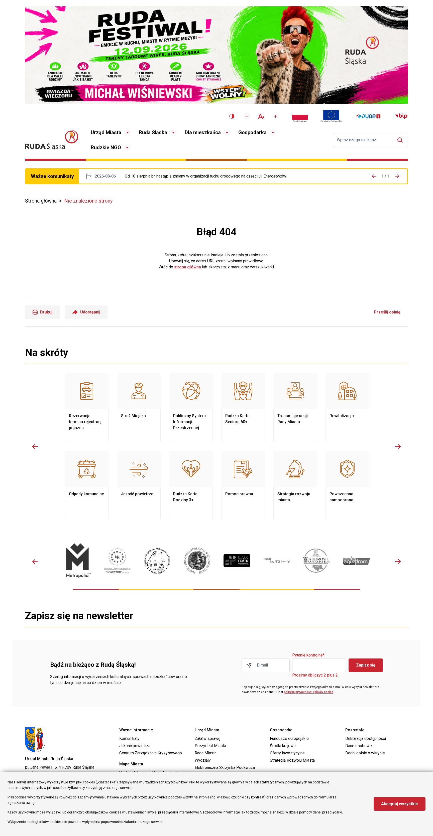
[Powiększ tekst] (275, 116)
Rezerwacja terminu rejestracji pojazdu (87, 407)
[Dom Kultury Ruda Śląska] (277, 560)
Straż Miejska (139, 407)
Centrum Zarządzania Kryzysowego (150, 753)
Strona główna (41, 201)
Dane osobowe (358, 745)
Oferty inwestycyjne (287, 753)
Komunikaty (129, 738)
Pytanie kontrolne (308, 655)
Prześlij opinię (387, 312)
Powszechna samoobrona (347, 485)
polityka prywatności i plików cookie (308, 692)
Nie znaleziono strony (88, 201)
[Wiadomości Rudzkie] (317, 560)
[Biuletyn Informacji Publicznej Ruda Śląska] (401, 116)
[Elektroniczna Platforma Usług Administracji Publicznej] (368, 116)
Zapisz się (365, 665)
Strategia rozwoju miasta (295, 485)
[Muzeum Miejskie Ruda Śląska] (157, 561)
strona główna (187, 267)
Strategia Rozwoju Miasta (292, 760)
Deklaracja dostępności (365, 738)
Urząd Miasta (106, 132)
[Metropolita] (77, 560)
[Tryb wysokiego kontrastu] (232, 116)
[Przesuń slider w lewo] (35, 446)
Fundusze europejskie (289, 738)
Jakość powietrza (139, 485)
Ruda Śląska (153, 132)
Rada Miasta (205, 753)
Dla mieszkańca (203, 132)
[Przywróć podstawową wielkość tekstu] (261, 116)
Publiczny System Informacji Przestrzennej (191, 407)
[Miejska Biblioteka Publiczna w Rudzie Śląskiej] (197, 561)
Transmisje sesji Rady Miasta (295, 407)
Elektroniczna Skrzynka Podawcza (225, 767)
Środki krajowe (283, 745)
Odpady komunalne (87, 485)
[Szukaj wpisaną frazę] (401, 140)
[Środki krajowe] (300, 116)
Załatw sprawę (207, 738)
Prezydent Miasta (210, 745)
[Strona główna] (51, 140)
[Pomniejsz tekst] (247, 116)
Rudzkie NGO (106, 147)
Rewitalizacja (347, 407)
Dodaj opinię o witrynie (365, 753)
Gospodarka (252, 132)
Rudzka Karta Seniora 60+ (243, 407)
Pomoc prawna (243, 485)
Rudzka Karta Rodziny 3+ (191, 485)
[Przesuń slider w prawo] (398, 446)
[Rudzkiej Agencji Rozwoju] (117, 560)
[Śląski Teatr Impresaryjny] (237, 561)
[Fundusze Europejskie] (331, 116)
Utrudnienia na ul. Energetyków (206, 176)
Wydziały (203, 760)
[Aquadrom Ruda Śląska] (356, 560)
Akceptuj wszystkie (399, 803)
